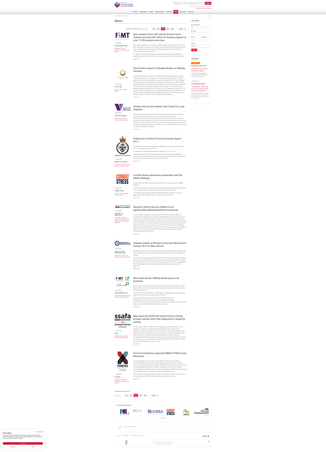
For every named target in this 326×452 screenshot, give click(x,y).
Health (116, 295)
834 (168, 28)
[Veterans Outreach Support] (170, 412)
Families (125, 89)
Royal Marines (125, 221)
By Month (204, 37)
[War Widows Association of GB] (186, 412)
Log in (208, 3)
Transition (122, 50)
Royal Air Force (118, 221)
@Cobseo (128, 426)
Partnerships (125, 193)
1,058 (180, 28)
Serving (127, 164)
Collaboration (118, 48)
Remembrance (124, 255)
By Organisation (195, 25)
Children (117, 89)
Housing (123, 48)
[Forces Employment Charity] (124, 412)
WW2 (128, 257)
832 (158, 28)
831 (154, 28)
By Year (193, 37)
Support (127, 381)
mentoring (125, 336)
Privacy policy (39, 431)
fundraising (123, 118)
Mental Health (118, 193)
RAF (123, 219)
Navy (120, 219)
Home (122, 15)
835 (172, 28)
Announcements (119, 336)
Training (117, 382)
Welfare (116, 51)
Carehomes (117, 118)
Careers (119, 379)
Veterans (127, 50)
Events (120, 89)
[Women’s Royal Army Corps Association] (201, 412)
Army (116, 217)
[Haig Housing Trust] (139, 412)
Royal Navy (117, 222)
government (117, 164)
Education (124, 217)
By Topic (193, 31)
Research (117, 50)
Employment (118, 381)
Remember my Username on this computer (201, 6)
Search (193, 43)
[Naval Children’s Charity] (155, 412)
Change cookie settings (166, 443)
